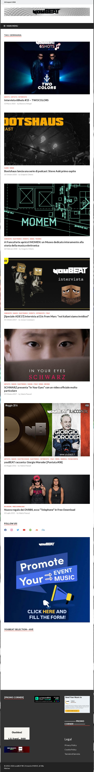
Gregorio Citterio (27, 175)
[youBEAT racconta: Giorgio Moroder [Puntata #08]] (47, 430)
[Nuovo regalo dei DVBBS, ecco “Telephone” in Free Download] (47, 489)
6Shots (7, 97)
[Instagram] (11, 529)
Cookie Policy (70, 749)
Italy (48, 313)
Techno (38, 239)
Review (47, 384)
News (12, 168)
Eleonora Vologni (25, 104)
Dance (15, 313)
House (30, 384)
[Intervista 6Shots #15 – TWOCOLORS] (47, 68)
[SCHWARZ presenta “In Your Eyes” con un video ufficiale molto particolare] (47, 355)
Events (26, 239)
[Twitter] (18, 529)
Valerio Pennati (26, 394)
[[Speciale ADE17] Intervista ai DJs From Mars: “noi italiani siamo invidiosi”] (47, 284)
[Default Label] (24, 529)
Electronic (17, 239)
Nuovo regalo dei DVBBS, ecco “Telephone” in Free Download (39, 509)
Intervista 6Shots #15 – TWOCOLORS (26, 100)
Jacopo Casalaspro (28, 320)
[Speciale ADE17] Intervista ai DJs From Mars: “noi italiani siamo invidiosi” (46, 316)
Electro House (23, 459)
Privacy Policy (71, 745)
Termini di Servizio (72, 754)
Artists (14, 97)
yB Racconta (73, 459)
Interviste (22, 97)
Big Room (7, 506)
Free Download (18, 506)
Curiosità (8, 239)
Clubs (6, 168)
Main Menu (12, 26)
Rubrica (64, 459)
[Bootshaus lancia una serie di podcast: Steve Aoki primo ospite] (47, 139)
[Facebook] (5, 529)
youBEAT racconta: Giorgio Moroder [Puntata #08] (33, 462)
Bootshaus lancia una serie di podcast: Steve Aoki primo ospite (40, 171)
